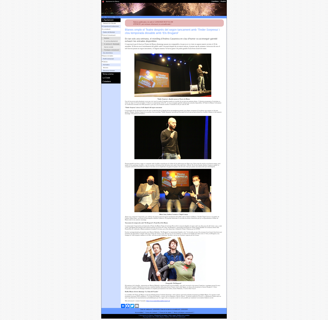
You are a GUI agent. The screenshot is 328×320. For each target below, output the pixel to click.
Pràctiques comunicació (111, 50)
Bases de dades (108, 56)
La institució (106, 29)
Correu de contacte (151, 312)
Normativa (106, 64)
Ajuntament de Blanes (112, 1)
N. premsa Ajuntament (111, 41)
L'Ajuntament (107, 20)
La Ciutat (106, 78)
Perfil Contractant (108, 59)
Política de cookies (183, 315)
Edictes (105, 61)
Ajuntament (109, 17)
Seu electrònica (108, 53)
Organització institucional (111, 26)
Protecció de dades (166, 312)
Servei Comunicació (109, 35)
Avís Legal (172, 315)
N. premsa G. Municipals (111, 44)
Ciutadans (106, 81)
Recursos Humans (109, 70)
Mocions (105, 67)
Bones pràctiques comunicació (183, 312)
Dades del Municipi (109, 32)
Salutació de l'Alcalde (109, 23)
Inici (103, 17)
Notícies (106, 38)
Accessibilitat (139, 312)
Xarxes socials (108, 47)
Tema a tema (107, 74)
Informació (182, 317)
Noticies (117, 17)
